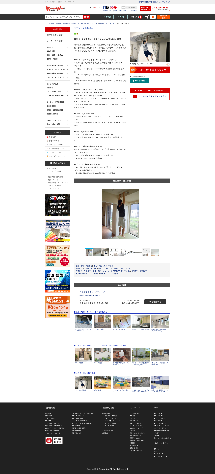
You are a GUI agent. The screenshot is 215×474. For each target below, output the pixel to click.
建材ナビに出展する (145, 2)
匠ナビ (156, 451)
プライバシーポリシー (160, 428)
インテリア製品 (50, 418)
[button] (163, 217)
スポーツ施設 (94, 273)
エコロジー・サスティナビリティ (55, 428)
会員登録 (107, 17)
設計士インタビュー (136, 423)
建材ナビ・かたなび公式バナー (163, 438)
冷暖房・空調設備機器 (78, 428)
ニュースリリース (55, 152)
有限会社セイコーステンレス (108, 23)
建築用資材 (48, 416)
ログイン (121, 17)
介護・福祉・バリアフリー (58, 182)
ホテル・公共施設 (54, 185)
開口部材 (48, 421)
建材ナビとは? (107, 10)
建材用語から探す (55, 34)
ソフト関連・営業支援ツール (81, 421)
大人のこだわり (54, 188)
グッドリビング (158, 454)
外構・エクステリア (78, 416)
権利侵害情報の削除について (162, 431)
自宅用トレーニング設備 (109, 273)
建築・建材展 (134, 448)
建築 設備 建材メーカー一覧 (89, 23)
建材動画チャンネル (56, 148)
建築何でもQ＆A (135, 438)
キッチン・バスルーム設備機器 (81, 423)
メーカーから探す (55, 40)
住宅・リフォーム (54, 180)
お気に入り (135, 17)
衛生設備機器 (76, 426)
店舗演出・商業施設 (55, 177)
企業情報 (156, 436)
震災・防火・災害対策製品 (53, 426)
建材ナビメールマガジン (137, 433)
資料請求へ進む (163, 17)
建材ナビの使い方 (120, 10)
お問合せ (132, 443)
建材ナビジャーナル (56, 156)
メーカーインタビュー (137, 426)
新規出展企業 (51, 168)
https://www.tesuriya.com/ (89, 295)
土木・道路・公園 (77, 418)
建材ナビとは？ (158, 416)
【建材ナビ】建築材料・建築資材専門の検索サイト (63, 23)
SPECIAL (132, 431)
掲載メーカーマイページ (161, 2)
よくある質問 (132, 10)
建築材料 (79, 268)
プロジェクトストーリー (137, 428)
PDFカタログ (140, 80)
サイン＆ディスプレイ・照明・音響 (83, 413)
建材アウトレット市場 (160, 456)
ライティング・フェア (136, 450)
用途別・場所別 (81, 273)
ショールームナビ (55, 144)
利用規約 (156, 433)
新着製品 (105, 433)
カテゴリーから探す (54, 171)
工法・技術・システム (52, 423)
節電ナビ (156, 449)
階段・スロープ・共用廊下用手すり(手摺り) (114, 268)
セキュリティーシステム (52, 433)
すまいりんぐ (53, 141)
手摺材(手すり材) (90, 268)
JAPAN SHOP (134, 445)
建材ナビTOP (158, 413)
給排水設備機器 (76, 431)
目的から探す (58, 163)
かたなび (52, 137)
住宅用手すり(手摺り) (139, 271)
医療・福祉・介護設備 (84, 266)
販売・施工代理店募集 (137, 440)
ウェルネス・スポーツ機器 (103, 266)
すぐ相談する (155, 301)
